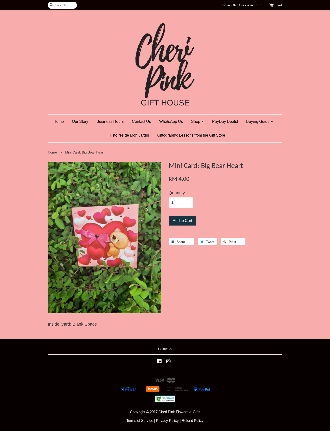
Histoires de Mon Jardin (128, 135)
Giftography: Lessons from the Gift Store (191, 135)
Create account (250, 5)
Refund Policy (193, 420)
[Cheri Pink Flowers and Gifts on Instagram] (168, 362)
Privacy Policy (167, 420)
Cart (279, 5)
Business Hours (110, 121)
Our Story (80, 121)
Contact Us (141, 121)
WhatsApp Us (171, 121)
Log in (225, 5)
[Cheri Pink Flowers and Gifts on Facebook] (159, 362)
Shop (196, 121)
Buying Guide (258, 121)
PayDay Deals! (225, 121)
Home (58, 121)
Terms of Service (139, 420)
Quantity (177, 192)
